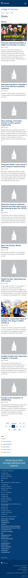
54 (24, 423)
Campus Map (4, 550)
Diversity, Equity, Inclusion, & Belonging (10, 526)
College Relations (5, 522)
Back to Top (24, 576)
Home (2, 13)
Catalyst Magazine (7, 444)
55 (7, 427)
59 (21, 427)
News (7, 13)
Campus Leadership (6, 546)
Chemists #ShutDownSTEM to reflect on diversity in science (13, 44)
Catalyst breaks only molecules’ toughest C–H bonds (14, 357)
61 (10, 430)
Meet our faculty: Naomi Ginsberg (11, 246)
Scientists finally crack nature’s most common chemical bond (14, 165)
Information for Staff (6, 529)
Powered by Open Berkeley (20, 565)
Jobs (2, 533)
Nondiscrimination (22, 569)
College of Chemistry (9, 9)
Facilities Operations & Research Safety (10, 528)
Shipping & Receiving (6, 535)
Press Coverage (7, 441)
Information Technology (7, 531)
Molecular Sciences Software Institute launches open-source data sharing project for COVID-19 (14, 207)
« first (8, 423)
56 (10, 427)
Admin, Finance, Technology (7, 519)
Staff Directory (5, 537)
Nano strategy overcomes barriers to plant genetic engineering (11, 123)
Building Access (5, 520)
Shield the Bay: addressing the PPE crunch (13, 280)
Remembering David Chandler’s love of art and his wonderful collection (14, 86)
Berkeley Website (5, 543)
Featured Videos (7, 449)
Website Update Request (7, 538)
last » (20, 429)
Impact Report (6, 447)
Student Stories (7, 452)
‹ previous (14, 423)
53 (21, 423)
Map (2, 480)
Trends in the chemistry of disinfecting (12, 399)
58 (17, 427)
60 (24, 427)
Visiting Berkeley (5, 552)
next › (15, 429)
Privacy (25, 571)
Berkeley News (5, 545)
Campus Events (5, 548)
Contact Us (3, 524)
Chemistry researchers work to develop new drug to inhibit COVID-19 (13, 321)
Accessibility (24, 567)
